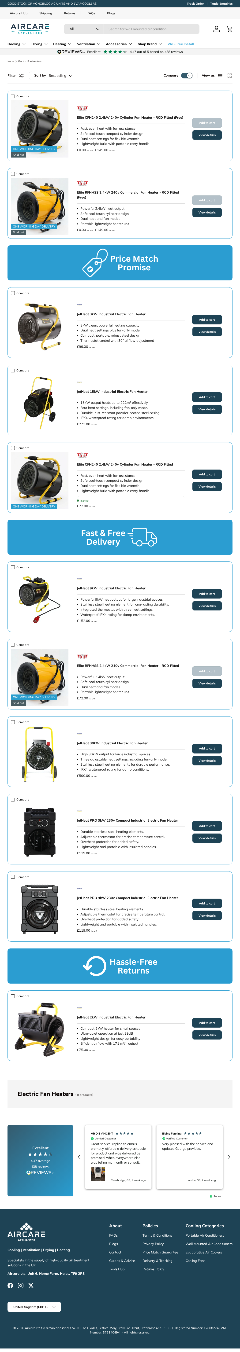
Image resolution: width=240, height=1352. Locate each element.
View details (207, 135)
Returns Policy (153, 1269)
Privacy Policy (153, 1244)
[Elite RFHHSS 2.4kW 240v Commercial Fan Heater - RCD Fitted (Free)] (39, 206)
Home (11, 61)
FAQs (91, 13)
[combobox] (131, 29)
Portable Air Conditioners (205, 1235)
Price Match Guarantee (160, 1252)
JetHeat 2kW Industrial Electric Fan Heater (111, 1017)
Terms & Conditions (157, 1235)
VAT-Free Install (181, 44)
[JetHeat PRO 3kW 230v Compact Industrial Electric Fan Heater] (39, 832)
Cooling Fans (195, 1261)
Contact (115, 1252)
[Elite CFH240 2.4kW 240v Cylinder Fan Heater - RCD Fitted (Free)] (39, 129)
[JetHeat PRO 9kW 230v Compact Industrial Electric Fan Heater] (39, 909)
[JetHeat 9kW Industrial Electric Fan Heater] (39, 599)
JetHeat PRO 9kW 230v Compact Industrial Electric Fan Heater (127, 898)
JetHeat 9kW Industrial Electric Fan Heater (111, 588)
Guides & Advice (122, 1261)
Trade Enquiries (221, 3)
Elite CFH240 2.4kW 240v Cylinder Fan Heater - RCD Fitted (125, 464)
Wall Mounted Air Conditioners (209, 1244)
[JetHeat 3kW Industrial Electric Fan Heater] (39, 325)
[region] (154, 1157)
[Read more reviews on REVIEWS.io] (40, 1173)
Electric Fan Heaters (29, 61)
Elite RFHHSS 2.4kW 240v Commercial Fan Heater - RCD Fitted (128, 666)
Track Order (195, 3)
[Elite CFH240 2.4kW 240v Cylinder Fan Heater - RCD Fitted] (39, 480)
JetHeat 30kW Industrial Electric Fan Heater (112, 743)
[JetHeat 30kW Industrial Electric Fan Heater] (39, 754)
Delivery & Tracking (157, 1261)
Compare (171, 75)
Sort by (40, 75)
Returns (69, 13)
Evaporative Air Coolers (204, 1252)
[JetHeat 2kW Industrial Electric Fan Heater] (39, 1029)
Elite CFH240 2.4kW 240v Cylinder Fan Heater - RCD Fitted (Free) (130, 117)
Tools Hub (117, 1269)
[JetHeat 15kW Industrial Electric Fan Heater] (39, 403)
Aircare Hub (18, 13)
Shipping (45, 13)
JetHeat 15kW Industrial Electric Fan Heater (112, 391)
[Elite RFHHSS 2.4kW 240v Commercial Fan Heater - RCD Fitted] (39, 677)
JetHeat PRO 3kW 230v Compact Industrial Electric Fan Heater (127, 820)
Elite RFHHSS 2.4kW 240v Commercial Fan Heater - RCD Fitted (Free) (128, 195)
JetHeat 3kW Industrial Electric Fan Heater (111, 314)
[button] (230, 29)
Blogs (111, 13)
